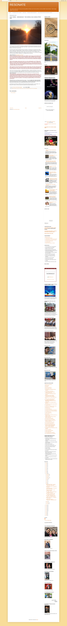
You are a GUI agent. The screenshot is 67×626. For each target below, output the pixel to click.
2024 (46, 465)
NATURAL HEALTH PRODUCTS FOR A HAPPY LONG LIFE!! (50, 417)
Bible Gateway (47, 385)
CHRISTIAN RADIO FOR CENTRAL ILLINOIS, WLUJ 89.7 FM (50, 392)
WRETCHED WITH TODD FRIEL (49, 233)
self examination (35, 88)
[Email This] (25, 87)
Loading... (46, 224)
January (47, 503)
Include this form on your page (50, 279)
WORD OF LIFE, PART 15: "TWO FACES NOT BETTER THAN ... (51, 488)
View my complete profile (48, 520)
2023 (46, 466)
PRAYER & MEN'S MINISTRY (32, 12)
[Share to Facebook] (28, 87)
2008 (46, 514)
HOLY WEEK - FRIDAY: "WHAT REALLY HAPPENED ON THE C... (51, 492)
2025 (46, 464)
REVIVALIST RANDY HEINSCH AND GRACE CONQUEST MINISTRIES (50, 425)
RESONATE (18, 4)
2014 (46, 507)
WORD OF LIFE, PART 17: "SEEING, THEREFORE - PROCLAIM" (51, 485)
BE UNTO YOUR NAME (48, 384)
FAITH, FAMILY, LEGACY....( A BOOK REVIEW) (53, 155)
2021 (46, 468)
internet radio (48, 121)
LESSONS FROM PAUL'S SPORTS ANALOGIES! (52, 196)
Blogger (37, 619)
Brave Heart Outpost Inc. (48, 387)
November (47, 475)
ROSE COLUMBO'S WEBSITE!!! (49, 426)
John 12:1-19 (24, 88)
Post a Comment (13, 92)
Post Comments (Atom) (16, 109)
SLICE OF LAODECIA (48, 429)
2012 (46, 509)
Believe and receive (14, 88)
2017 (46, 473)
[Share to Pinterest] (29, 87)
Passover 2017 (31, 88)
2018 (46, 472)
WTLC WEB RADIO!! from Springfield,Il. (50, 433)
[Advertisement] (25, 100)
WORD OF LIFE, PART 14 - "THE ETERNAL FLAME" (50, 490)
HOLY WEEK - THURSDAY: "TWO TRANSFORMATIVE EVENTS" (50, 494)
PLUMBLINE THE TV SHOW (16, 12)
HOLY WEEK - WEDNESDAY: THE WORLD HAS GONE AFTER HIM (50, 496)
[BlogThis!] (26, 87)
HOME (10, 12)
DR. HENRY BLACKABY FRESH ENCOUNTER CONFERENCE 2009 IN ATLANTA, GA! (50, 401)
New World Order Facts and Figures (50, 419)
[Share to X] (27, 87)
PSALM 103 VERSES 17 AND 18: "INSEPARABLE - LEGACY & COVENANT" (53, 190)
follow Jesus (21, 88)
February (47, 502)
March (47, 501)
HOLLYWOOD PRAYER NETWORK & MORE (45, 12)
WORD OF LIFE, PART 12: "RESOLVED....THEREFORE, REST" (51, 499)
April (46, 483)
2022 (46, 467)
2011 (46, 510)
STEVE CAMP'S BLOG (48, 431)
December (47, 474)
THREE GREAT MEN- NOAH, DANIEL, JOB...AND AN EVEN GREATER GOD (51, 161)
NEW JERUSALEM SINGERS (49, 418)
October (47, 476)
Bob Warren (46, 386)
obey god (28, 88)
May (46, 482)
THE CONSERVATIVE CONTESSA (49, 432)
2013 (46, 508)
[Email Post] (24, 87)
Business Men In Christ (48, 388)
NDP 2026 (24, 12)
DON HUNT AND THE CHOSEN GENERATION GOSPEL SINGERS (49, 396)
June (47, 481)
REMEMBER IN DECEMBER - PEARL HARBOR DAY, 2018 (53, 179)
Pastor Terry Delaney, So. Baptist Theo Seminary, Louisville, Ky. (50, 420)
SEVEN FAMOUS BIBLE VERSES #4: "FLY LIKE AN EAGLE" (52, 173)
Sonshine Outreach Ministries (49, 430)
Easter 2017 (18, 88)
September (47, 477)
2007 (46, 515)
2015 (46, 506)
